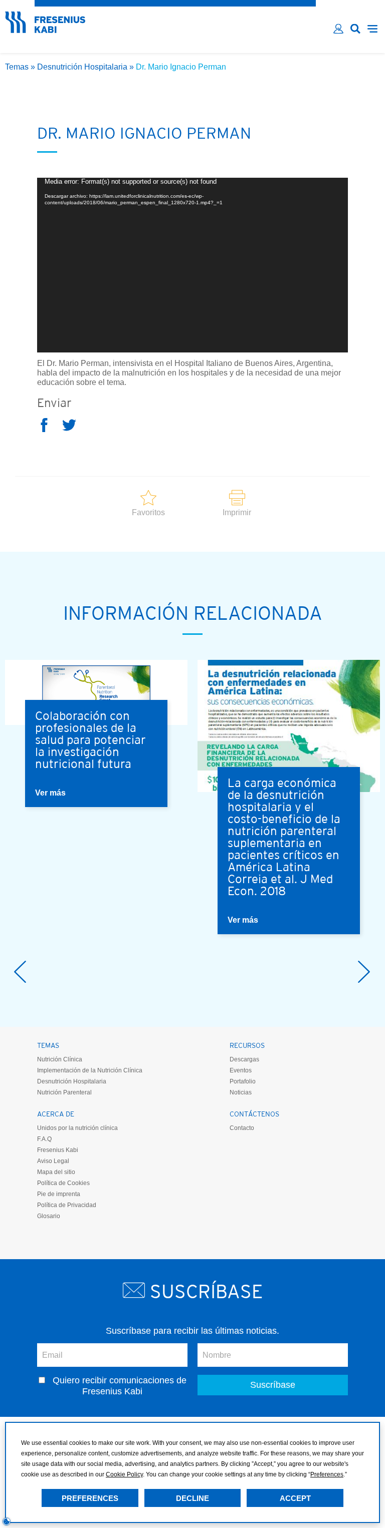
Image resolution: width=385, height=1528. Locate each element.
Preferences (90, 1498)
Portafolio (243, 1081)
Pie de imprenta (58, 1194)
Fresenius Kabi (57, 1150)
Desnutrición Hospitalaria (82, 67)
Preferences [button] (326, 1474)
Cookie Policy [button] (124, 1474)
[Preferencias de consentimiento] (7, 1521)
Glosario (48, 1216)
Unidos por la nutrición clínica (77, 1128)
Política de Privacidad (66, 1205)
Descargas (244, 1059)
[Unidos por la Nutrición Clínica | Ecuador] (45, 30)
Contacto (242, 1128)
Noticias (241, 1092)
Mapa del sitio (56, 1172)
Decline (192, 1498)
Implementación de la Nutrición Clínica (89, 1070)
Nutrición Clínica (59, 1059)
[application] (192, 265)
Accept (295, 1498)
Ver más (50, 793)
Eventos (241, 1070)
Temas (17, 67)
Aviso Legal (53, 1161)
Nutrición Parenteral (64, 1092)
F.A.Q (44, 1139)
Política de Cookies (63, 1183)
